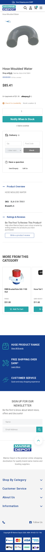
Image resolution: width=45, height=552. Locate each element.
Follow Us (37, 522)
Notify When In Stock (22, 119)
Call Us (25, 168)
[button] (38, 441)
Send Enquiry (13, 168)
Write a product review (20, 235)
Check (31, 150)
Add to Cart (18, 309)
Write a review (16, 77)
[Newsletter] (39, 429)
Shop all (7, 73)
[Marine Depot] (9, 8)
